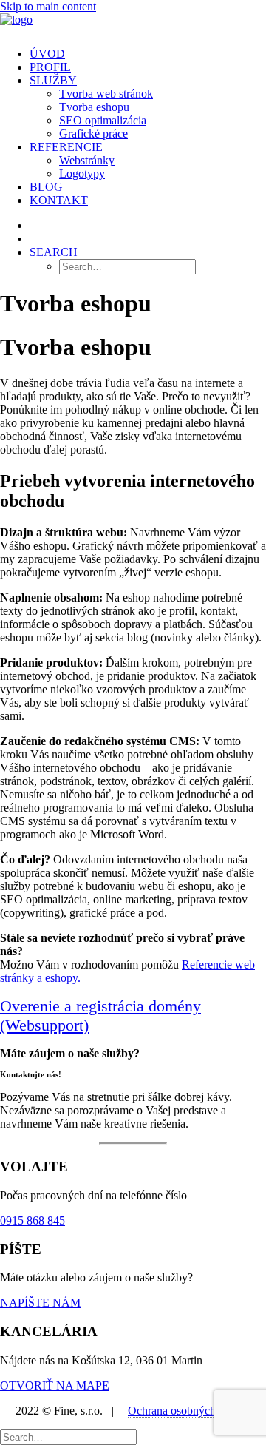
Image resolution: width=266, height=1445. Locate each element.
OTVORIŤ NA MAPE (54, 1385)
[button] (54, 252)
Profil (50, 67)
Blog (46, 187)
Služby (53, 80)
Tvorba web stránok (106, 93)
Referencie (66, 147)
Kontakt (59, 200)
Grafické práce (93, 133)
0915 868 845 (32, 1220)
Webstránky (87, 160)
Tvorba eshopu (94, 107)
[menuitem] (148, 54)
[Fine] (133, 24)
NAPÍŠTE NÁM (40, 1302)
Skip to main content (48, 6)
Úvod (47, 53)
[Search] (68, 1436)
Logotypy (82, 173)
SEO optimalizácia (102, 120)
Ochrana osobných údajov (189, 1410)
